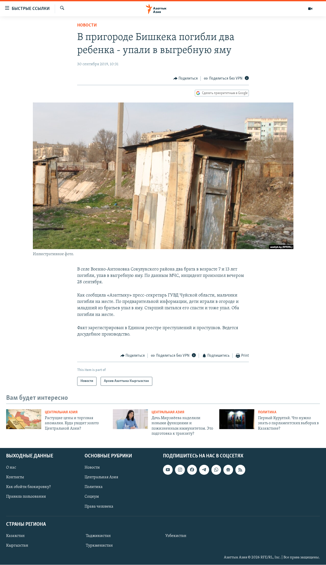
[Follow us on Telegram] (204, 470)
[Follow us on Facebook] (192, 470)
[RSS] (240, 470)
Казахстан (15, 536)
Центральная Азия (61, 412)
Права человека (99, 507)
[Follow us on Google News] (228, 470)
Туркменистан (99, 546)
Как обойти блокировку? (28, 487)
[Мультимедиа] (310, 8)
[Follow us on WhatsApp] (216, 470)
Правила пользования (26, 497)
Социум (92, 497)
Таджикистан (98, 536)
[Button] (185, 78)
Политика (267, 412)
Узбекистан (175, 536)
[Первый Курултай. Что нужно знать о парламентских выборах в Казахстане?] (236, 419)
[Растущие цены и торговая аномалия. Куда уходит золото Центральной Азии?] (23, 419)
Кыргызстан (17, 546)
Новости (87, 25)
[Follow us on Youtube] (168, 470)
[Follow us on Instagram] (180, 470)
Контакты (15, 478)
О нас (11, 468)
